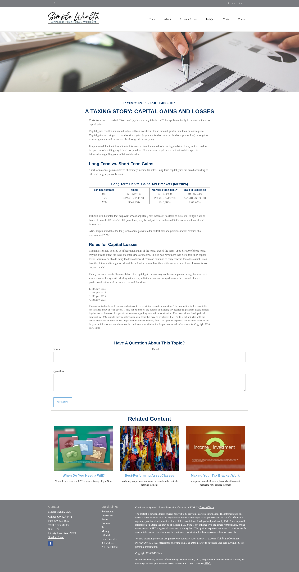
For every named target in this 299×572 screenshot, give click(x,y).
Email (155, 349)
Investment (107, 515)
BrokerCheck (207, 507)
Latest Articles (109, 539)
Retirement (108, 511)
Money (105, 531)
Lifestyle (106, 535)
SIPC (207, 563)
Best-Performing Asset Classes (149, 475)
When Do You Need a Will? (84, 475)
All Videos (108, 543)
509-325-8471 (239, 3)
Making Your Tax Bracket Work (215, 475)
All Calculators (110, 547)
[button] (167, 19)
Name (56, 349)
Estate (105, 519)
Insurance (107, 523)
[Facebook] (54, 3)
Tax (104, 527)
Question (58, 371)
